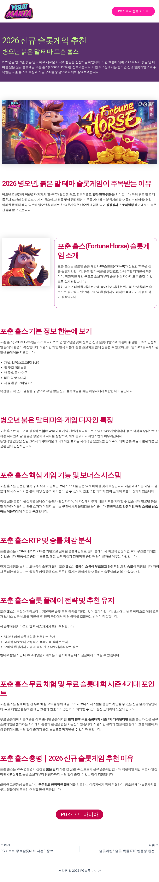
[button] (133, 11)
